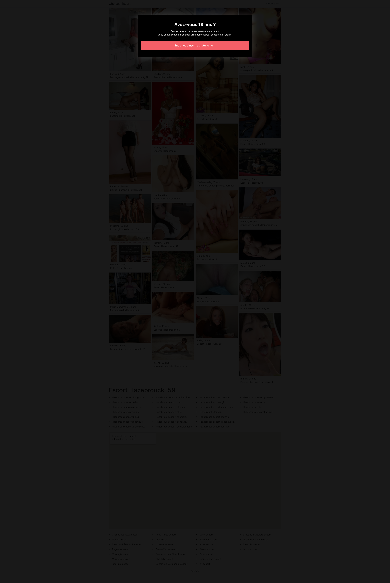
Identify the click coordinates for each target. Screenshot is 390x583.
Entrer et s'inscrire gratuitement (195, 45)
